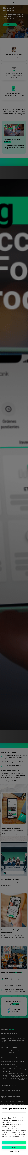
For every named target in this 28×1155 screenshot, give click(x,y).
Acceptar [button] (14, 1147)
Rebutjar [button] (14, 1143)
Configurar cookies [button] (14, 1151)
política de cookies (7, 1138)
